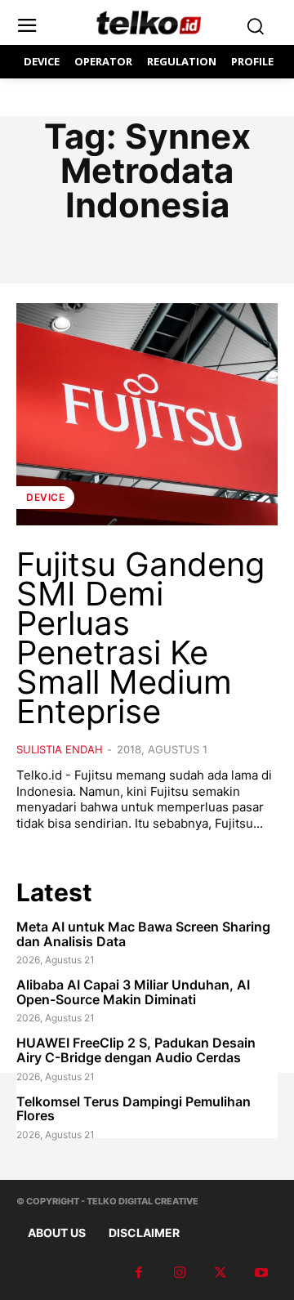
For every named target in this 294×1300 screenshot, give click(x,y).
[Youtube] (261, 1273)
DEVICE (45, 497)
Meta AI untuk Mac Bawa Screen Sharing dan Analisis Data (143, 933)
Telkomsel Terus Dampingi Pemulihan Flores (133, 1108)
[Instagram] (179, 1273)
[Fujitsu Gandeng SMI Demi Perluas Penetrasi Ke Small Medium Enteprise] (147, 414)
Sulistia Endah (59, 749)
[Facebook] (138, 1273)
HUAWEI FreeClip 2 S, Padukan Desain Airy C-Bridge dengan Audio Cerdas (136, 1049)
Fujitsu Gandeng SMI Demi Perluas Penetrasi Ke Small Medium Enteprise (140, 637)
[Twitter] (220, 1273)
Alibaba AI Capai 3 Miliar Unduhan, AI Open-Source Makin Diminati (133, 991)
